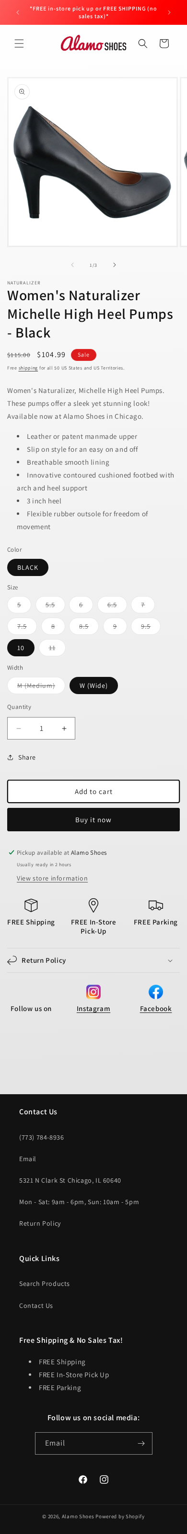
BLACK (27, 567)
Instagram (93, 1008)
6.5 (117, 606)
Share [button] (27, 757)
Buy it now (93, 819)
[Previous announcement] (17, 12)
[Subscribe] (141, 1443)
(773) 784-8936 (41, 1137)
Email (27, 1158)
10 (20, 647)
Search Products (44, 1283)
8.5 (89, 628)
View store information (52, 878)
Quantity (19, 707)
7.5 (27, 628)
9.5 (151, 628)
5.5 (55, 606)
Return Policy (40, 1223)
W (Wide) (94, 685)
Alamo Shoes (78, 1516)
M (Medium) (41, 687)
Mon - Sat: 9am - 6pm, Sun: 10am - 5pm (79, 1201)
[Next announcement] (169, 12)
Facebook (156, 1008)
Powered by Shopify (120, 1516)
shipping (28, 368)
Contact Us (36, 1305)
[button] (19, 43)
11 (57, 649)
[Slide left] (72, 264)
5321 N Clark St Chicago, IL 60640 (70, 1180)
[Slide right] (114, 264)
